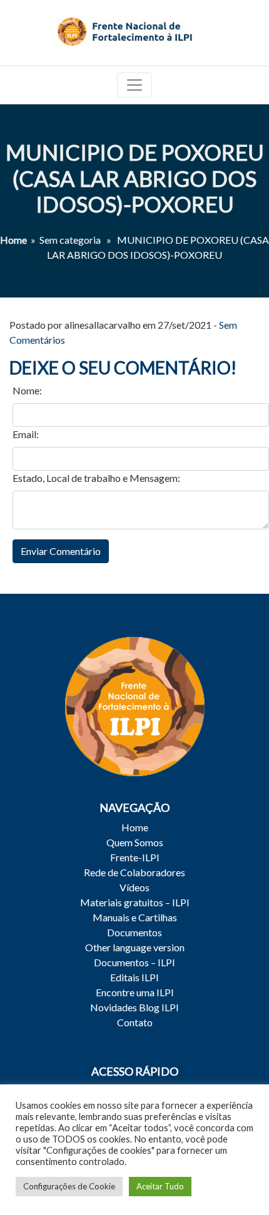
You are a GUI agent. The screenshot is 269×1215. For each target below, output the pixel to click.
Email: (26, 434)
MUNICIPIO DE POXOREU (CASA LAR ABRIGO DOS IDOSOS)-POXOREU (135, 178)
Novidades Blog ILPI (134, 1007)
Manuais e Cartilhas (135, 917)
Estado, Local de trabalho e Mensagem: (96, 478)
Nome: (27, 390)
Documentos (134, 932)
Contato (135, 1022)
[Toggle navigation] (134, 85)
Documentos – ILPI (134, 962)
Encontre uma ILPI (135, 992)
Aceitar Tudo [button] (160, 1186)
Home (13, 240)
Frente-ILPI (135, 857)
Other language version (135, 947)
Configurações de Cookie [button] (69, 1186)
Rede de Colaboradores (134, 872)
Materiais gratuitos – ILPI (135, 902)
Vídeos (134, 887)
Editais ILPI (134, 977)
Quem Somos (134, 842)
